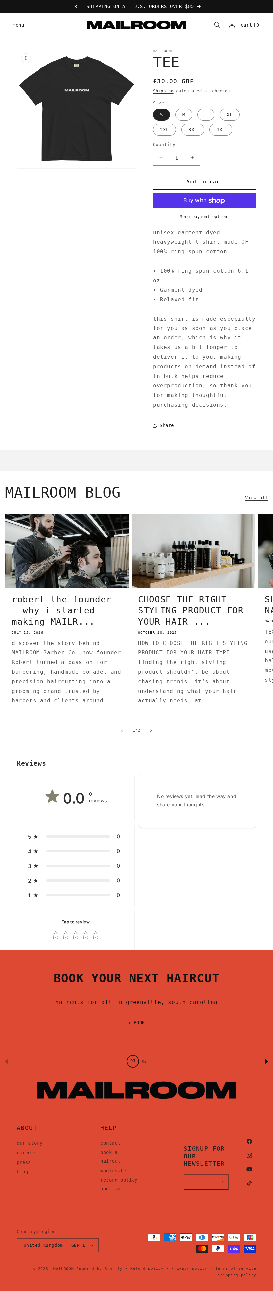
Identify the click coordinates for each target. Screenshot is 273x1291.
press (24, 1162)
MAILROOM (63, 1269)
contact (110, 1143)
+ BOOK (136, 1022)
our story (29, 1143)
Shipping (163, 91)
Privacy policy (189, 1268)
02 (144, 1061)
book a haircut (110, 1157)
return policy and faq (118, 1184)
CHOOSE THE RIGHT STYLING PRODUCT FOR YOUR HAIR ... (191, 610)
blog (22, 1171)
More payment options (205, 216)
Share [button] (167, 425)
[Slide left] (122, 730)
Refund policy (146, 1268)
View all (256, 497)
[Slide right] (151, 730)
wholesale (113, 1170)
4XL (220, 129)
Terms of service (235, 1268)
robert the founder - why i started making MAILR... (62, 610)
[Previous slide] (6, 1061)
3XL (192, 129)
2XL (164, 129)
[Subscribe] (221, 1182)
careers (27, 1152)
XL (230, 114)
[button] (14, 25)
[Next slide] (266, 1061)
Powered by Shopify (99, 1269)
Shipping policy (237, 1275)
